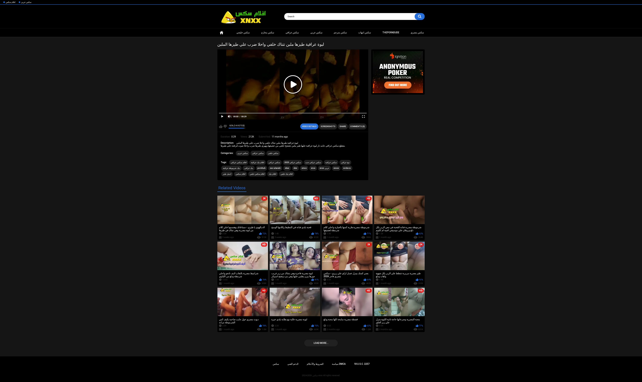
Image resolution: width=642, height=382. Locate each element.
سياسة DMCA (339, 364)
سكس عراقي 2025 (292, 162)
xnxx (221, 32)
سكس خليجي (243, 32)
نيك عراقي (248, 168)
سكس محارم (267, 32)
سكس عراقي (292, 32)
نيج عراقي (345, 162)
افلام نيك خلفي (287, 174)
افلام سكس (10, 2)
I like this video (221, 126)
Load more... (321, 343)
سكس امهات (364, 32)
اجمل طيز (227, 174)
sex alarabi (275, 168)
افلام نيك (272, 174)
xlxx (295, 168)
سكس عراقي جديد (313, 162)
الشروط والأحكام (315, 364)
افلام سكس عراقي (239, 162)
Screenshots (328, 126)
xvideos (347, 168)
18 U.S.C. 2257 (361, 364)
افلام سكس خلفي (257, 174)
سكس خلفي (273, 153)
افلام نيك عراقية (257, 162)
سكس (276, 364)
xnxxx (336, 168)
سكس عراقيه (331, 162)
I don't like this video (225, 126)
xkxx (287, 168)
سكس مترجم (340, 32)
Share (343, 126)
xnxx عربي (324, 168)
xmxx (304, 168)
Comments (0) (357, 126)
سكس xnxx (317, 375)
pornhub (261, 168)
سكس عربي (26, 2)
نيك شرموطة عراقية (231, 168)
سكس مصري (417, 32)
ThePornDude (390, 32)
